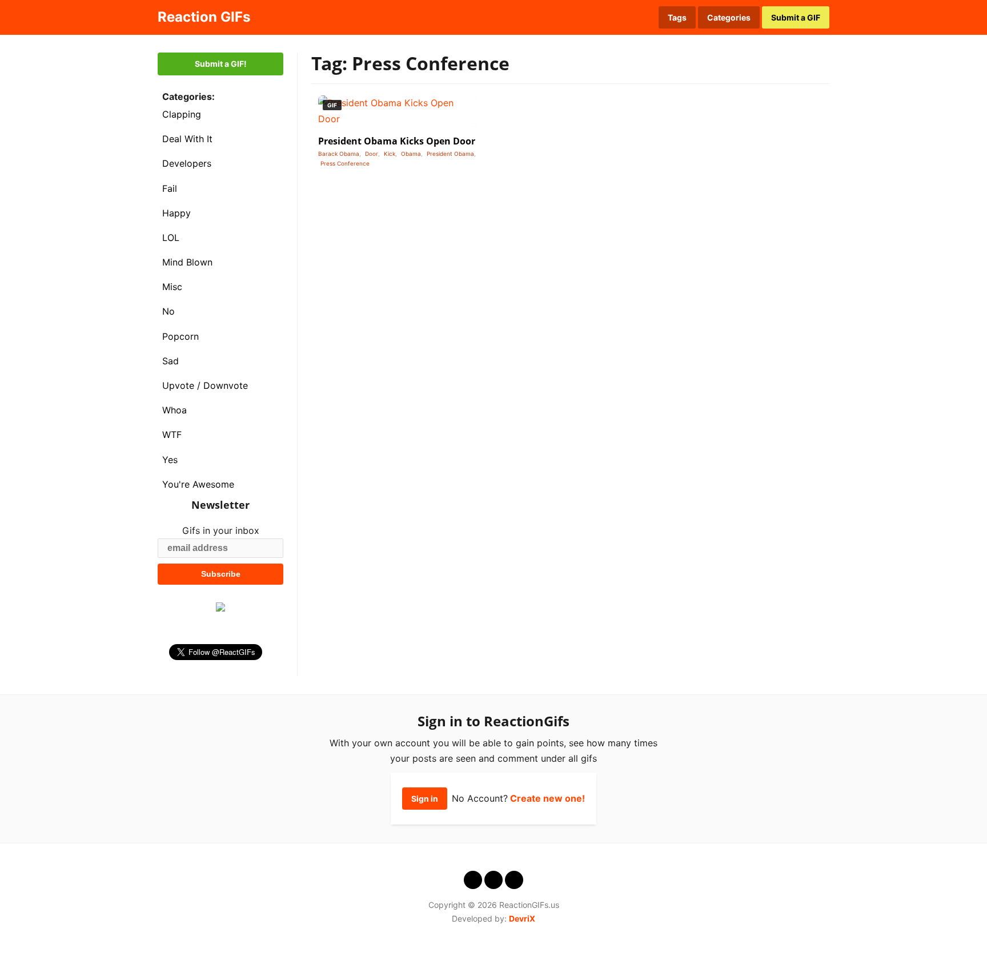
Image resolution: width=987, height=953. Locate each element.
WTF (172, 434)
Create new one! (547, 798)
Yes (170, 459)
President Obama (450, 153)
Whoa (174, 410)
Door (371, 153)
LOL (170, 237)
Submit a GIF (795, 17)
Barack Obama (338, 153)
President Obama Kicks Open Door (396, 141)
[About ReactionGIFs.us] (610, 17)
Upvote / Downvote (205, 385)
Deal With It (187, 138)
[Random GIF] (629, 17)
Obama (411, 153)
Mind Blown (187, 262)
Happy (176, 213)
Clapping (181, 114)
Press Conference (345, 163)
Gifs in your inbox (220, 530)
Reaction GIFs (204, 17)
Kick (389, 153)
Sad (170, 361)
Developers (186, 163)
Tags (677, 17)
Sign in (424, 798)
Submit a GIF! (221, 64)
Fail (169, 188)
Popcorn (180, 336)
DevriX (522, 918)
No (168, 311)
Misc (172, 286)
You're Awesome (198, 484)
